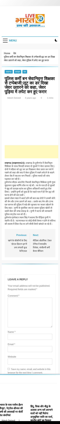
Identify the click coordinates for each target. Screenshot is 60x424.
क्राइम (17, 72)
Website (12, 356)
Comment (13, 296)
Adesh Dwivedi (14, 98)
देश (25, 72)
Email (11, 344)
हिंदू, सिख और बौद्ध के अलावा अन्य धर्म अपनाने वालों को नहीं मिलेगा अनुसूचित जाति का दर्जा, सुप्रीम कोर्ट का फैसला (41, 413)
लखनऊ (9, 72)
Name (11, 332)
